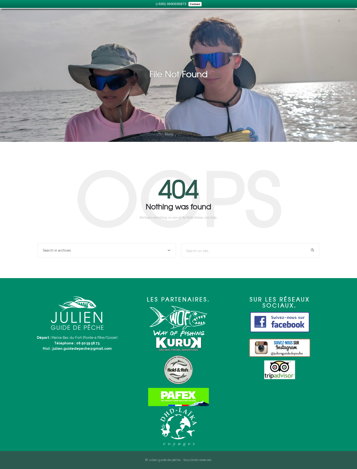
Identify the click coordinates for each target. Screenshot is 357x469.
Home (169, 134)
